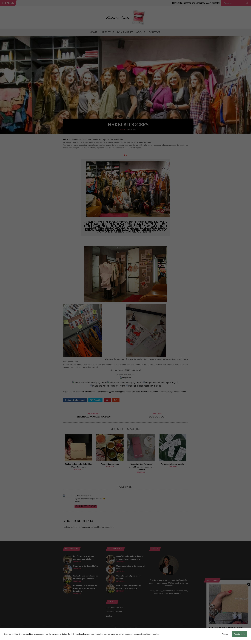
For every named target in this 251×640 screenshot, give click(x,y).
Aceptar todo (239, 634)
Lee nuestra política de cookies (146, 634)
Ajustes (225, 634)
